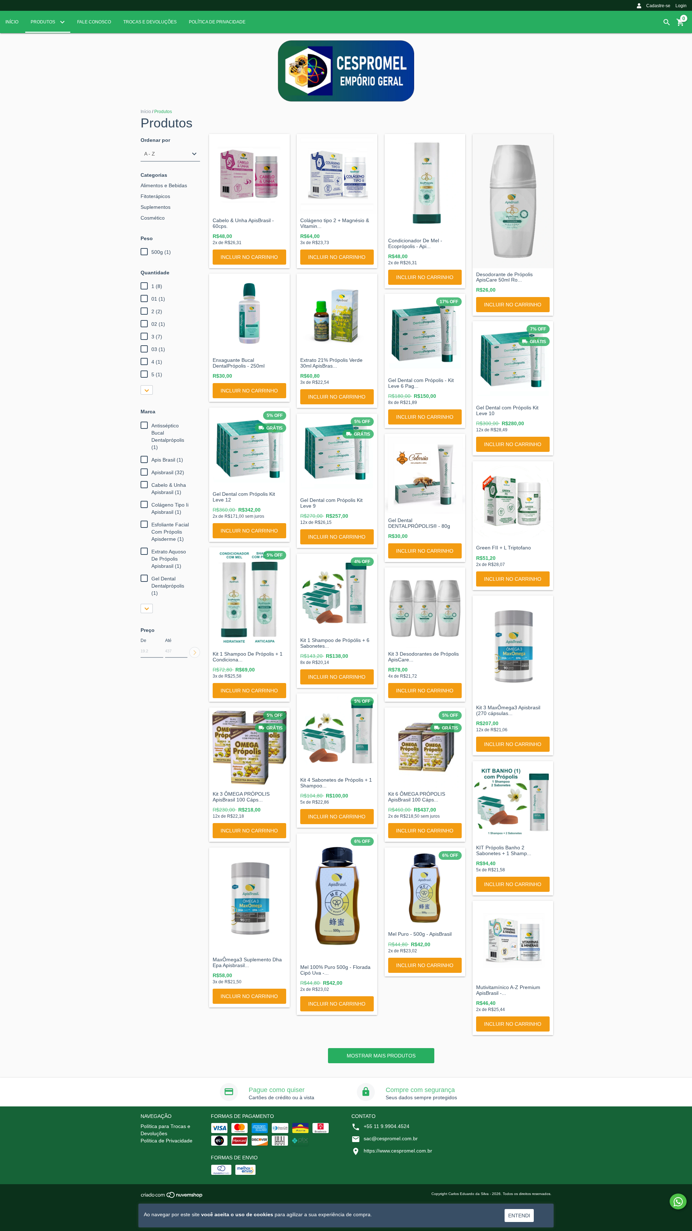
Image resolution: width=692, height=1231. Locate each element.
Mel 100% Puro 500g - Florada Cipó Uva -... (335, 970)
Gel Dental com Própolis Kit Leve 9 (331, 503)
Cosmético (153, 218)
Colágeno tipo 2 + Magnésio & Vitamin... (334, 223)
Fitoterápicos (155, 196)
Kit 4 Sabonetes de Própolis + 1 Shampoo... (336, 782)
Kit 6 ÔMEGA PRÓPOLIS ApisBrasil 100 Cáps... (416, 796)
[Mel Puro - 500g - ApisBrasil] (425, 888)
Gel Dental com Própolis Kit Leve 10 (507, 410)
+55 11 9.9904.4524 (386, 1126)
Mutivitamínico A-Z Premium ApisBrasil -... (508, 990)
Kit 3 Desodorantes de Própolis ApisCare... (423, 656)
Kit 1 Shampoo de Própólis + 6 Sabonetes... (334, 643)
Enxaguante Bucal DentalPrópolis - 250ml (239, 363)
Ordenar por (155, 140)
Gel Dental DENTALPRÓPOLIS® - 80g (419, 523)
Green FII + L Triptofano (503, 548)
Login (681, 5)
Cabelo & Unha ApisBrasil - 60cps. (243, 223)
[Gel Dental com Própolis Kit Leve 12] (249, 448)
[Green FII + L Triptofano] (513, 501)
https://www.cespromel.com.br (398, 1151)
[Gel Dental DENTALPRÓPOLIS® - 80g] (425, 474)
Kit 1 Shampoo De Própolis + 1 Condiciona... (248, 656)
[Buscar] (667, 22)
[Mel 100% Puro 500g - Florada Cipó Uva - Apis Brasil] (337, 897)
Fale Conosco (94, 21)
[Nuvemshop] (172, 1197)
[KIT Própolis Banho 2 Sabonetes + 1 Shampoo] (513, 801)
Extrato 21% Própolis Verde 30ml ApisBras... (331, 363)
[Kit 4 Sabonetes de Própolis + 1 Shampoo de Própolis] (337, 733)
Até (168, 640)
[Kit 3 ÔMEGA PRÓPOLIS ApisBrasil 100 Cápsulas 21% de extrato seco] (249, 747)
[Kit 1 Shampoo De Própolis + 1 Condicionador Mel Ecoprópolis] (249, 597)
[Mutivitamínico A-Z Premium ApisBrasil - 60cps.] (513, 941)
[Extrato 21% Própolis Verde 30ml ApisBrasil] (337, 314)
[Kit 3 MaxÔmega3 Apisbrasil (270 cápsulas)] (513, 648)
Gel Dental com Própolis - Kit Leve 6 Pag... (421, 383)
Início (11, 21)
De (143, 640)
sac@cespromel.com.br (391, 1138)
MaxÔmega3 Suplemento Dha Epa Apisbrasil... (247, 962)
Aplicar (194, 652)
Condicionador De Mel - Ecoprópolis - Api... (415, 243)
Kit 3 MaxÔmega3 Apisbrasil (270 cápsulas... (508, 710)
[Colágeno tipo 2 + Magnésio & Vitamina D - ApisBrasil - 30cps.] (337, 174)
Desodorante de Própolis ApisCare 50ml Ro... (504, 277)
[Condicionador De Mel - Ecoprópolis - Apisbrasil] (425, 184)
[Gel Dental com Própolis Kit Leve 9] (337, 454)
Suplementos (155, 207)
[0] (680, 25)
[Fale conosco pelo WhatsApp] (678, 1201)
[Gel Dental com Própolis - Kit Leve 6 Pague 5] (425, 334)
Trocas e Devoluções (150, 21)
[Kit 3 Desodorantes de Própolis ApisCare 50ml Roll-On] (425, 607)
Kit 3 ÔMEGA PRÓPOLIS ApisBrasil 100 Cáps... (241, 796)
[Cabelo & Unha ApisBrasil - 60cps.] (249, 174)
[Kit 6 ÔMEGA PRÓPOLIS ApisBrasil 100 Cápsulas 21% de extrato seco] (425, 747)
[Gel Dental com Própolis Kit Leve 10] (513, 361)
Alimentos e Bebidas (164, 185)
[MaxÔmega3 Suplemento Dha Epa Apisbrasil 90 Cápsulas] (249, 900)
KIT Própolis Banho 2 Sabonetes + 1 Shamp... (503, 850)
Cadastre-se (658, 5)
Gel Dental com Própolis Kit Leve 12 (244, 496)
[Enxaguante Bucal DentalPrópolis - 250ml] (249, 314)
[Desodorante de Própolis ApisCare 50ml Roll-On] (513, 201)
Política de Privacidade (217, 21)
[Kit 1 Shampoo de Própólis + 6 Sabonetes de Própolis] (337, 594)
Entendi (519, 1215)
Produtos (43, 21)
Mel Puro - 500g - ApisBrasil (420, 934)
